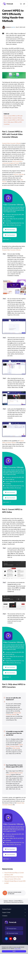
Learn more (6, 239)
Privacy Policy (17, 948)
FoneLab (6, 900)
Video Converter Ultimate (13, 205)
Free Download (11, 229)
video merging (16, 748)
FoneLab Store (12, 928)
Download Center (13, 933)
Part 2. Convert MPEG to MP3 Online (14, 120)
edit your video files (19, 174)
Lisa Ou (13, 27)
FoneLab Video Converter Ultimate (11, 143)
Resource (11, 900)
